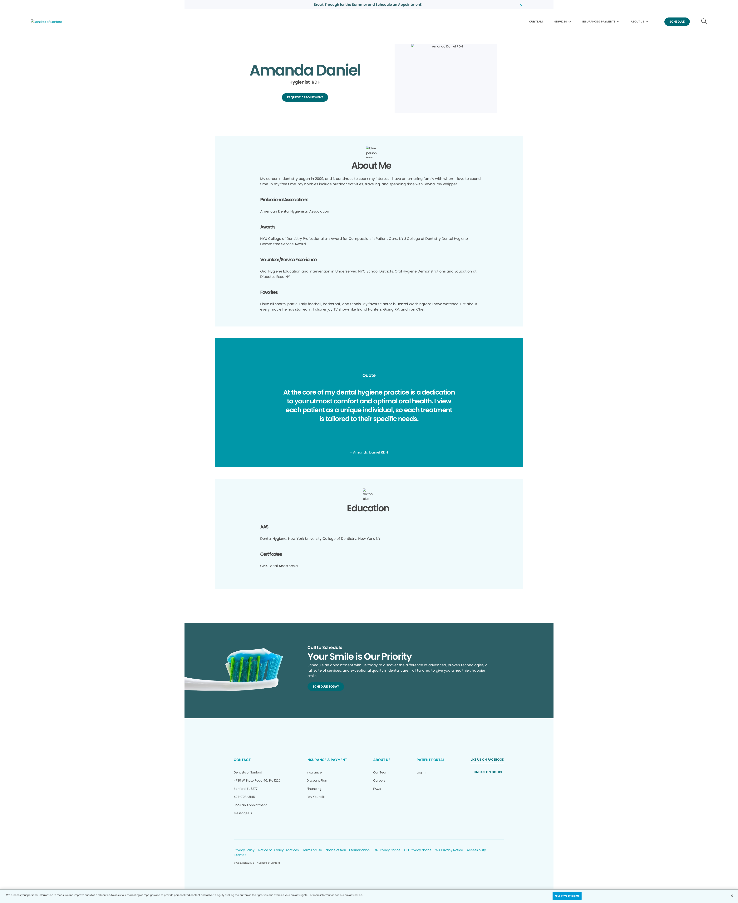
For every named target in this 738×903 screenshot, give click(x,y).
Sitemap (240, 855)
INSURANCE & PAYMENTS (598, 21)
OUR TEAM (536, 21)
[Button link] (704, 21)
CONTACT (242, 759)
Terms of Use (312, 850)
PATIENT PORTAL (430, 759)
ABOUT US (637, 21)
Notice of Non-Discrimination (348, 850)
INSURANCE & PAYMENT (327, 759)
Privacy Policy (244, 850)
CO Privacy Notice (417, 850)
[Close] (732, 895)
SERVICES (560, 21)
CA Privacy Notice (386, 850)
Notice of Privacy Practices (278, 850)
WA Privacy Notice (449, 850)
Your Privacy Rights (566, 896)
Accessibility (476, 850)
